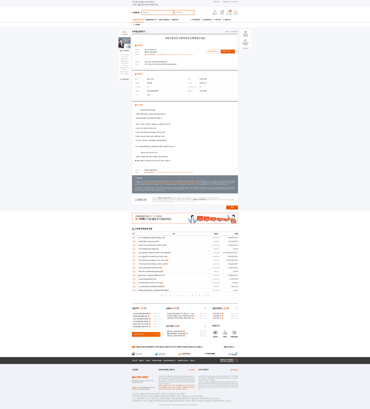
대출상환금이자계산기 (245, 35)
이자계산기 (235, 370)
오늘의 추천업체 (163, 20)
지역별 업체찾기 (137, 20)
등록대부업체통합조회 (245, 43)
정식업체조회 (207, 20)
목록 (232, 207)
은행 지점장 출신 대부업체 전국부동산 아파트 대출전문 (153, 252)
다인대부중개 (124, 65)
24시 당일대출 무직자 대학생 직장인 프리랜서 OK (152, 256)
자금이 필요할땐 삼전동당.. (141, 319)
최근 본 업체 (229, 12)
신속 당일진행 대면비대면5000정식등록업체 (150, 286)
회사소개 (235, 1)
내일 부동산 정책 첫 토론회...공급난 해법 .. (179, 318)
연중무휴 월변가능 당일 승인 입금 (147, 241)
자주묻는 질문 (125, 79)
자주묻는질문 (234, 336)
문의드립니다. (217, 313)
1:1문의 (225, 336)
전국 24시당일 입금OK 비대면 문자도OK (149, 267)
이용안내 (227, 20)
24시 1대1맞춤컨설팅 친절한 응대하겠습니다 (150, 237)
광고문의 (222, 14)
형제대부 (124, 69)
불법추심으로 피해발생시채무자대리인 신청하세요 (227, 360)
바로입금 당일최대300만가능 (146, 279)
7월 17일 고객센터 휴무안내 (175, 336)
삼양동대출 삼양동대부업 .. (141, 326)
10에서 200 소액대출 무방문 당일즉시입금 (150, 271)
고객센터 (137, 25)
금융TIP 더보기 (139, 334)
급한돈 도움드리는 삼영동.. (141, 324)
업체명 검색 (178, 12)
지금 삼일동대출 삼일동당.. (141, 321)
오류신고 (192, 360)
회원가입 (226, 1)
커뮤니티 (218, 20)
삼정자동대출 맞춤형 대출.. (141, 313)
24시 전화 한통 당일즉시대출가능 (147, 249)
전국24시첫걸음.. (124, 71)
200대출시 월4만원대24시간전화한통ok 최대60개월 (152, 290)
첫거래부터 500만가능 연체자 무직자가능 (149, 283)
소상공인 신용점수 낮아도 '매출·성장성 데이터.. (181, 316)
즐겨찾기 (217, 1)
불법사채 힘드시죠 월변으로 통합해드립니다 (150, 275)
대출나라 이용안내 (229, 347)
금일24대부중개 (124, 61)
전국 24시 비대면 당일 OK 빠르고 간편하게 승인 (151, 245)
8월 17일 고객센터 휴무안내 (175, 331)
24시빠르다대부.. (124, 59)
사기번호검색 (196, 20)
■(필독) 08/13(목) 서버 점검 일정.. (176, 333)
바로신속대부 (124, 57)
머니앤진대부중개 (124, 54)
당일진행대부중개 (124, 67)
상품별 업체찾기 (150, 20)
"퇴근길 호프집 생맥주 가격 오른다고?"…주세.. (180, 313)
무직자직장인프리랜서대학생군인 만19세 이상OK (152, 264)
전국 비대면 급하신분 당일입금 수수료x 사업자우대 (152, 260)
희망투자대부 (124, 63)
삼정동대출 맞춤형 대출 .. (140, 316)
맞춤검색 (174, 20)
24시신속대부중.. (124, 74)
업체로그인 (214, 14)
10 (199, 295)
